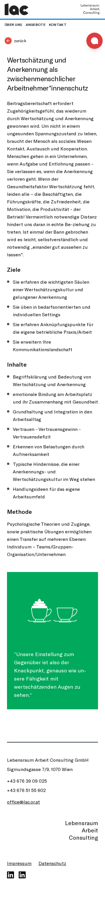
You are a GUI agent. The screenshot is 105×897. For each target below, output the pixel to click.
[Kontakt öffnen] (94, 41)
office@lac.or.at (23, 801)
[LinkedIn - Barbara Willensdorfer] (22, 874)
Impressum (19, 863)
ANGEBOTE (35, 24)
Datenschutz (52, 863)
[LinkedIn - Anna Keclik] (10, 874)
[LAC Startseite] (16, 9)
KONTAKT (57, 24)
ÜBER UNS (13, 24)
